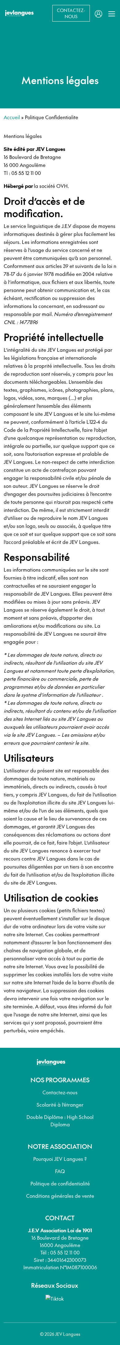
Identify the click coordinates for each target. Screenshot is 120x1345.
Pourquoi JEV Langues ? (60, 1158)
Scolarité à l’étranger (60, 1104)
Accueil (12, 117)
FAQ (60, 1171)
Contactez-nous (60, 1092)
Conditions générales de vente (60, 1195)
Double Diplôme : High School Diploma (60, 1120)
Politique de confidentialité (60, 1183)
